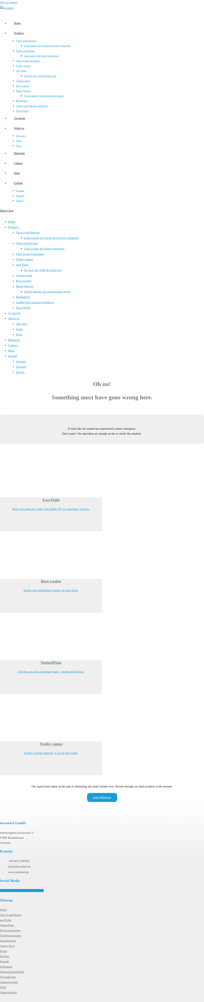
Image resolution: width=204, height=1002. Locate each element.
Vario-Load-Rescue (28, 232)
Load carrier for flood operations (44, 248)
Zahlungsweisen (9, 982)
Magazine (14, 339)
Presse (3, 951)
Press (19, 334)
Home (12, 221)
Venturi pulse (24, 275)
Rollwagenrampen (10, 930)
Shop (11, 350)
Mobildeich (23, 297)
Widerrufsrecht (8, 992)
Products (13, 227)
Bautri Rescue (24, 286)
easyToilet (22, 264)
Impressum (6, 966)
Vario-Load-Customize (30, 254)
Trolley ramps (24, 259)
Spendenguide (8, 940)
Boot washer (23, 280)
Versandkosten (8, 977)
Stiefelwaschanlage (10, 935)
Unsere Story (7, 946)
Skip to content (8, 2)
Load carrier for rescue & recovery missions (51, 237)
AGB (3, 987)
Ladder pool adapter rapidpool (35, 302)
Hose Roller (23, 307)
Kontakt (4, 961)
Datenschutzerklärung (12, 971)
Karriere (4, 956)
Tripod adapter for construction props (47, 291)
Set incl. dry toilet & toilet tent (42, 270)
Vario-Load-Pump (27, 243)
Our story (22, 323)
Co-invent (14, 313)
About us (13, 318)
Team (19, 329)
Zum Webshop (102, 797)
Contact (13, 345)
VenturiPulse (7, 925)
